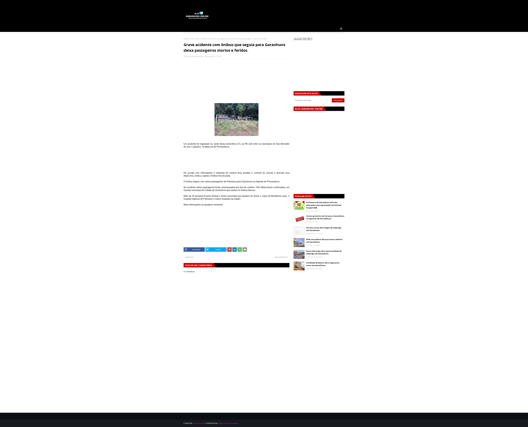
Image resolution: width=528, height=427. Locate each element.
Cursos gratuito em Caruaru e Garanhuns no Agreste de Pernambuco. (325, 217)
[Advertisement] (236, 81)
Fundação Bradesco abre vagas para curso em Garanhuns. (322, 264)
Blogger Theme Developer (228, 423)
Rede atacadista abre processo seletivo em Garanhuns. (324, 240)
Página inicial (189, 39)
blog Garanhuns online (194, 56)
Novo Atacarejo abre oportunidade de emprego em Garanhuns (324, 252)
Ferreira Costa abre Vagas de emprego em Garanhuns (323, 229)
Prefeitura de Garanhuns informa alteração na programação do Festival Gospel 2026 (323, 205)
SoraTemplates (198, 423)
